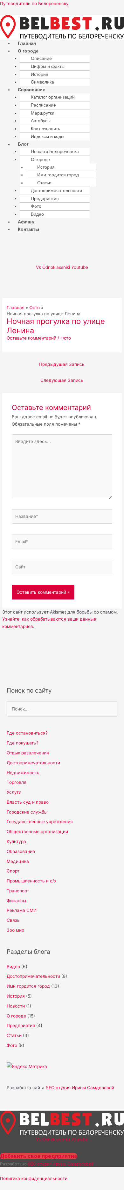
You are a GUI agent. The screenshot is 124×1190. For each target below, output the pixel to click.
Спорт (13, 870)
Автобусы (41, 120)
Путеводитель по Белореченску (34, 3)
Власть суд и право (28, 802)
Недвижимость (23, 772)
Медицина (18, 861)
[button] (68, 51)
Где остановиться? (27, 733)
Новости (16, 1006)
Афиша (26, 222)
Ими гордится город (58, 175)
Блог (23, 144)
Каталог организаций (53, 97)
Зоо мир (15, 930)
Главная (27, 43)
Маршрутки (42, 113)
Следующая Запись (61, 380)
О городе (28, 51)
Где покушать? (22, 742)
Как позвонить (45, 128)
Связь (13, 920)
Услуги (14, 792)
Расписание (43, 105)
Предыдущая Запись (62, 364)
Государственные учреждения (40, 821)
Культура (16, 841)
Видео (37, 214)
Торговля (16, 782)
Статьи (44, 183)
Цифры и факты (48, 66)
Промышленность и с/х (31, 880)
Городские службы (27, 812)
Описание (41, 58)
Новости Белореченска (55, 151)
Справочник (31, 89)
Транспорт (18, 890)
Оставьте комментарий (31, 338)
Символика (42, 82)
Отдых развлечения (28, 752)
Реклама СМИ (22, 910)
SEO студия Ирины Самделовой (80, 1087)
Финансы (16, 900)
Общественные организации (37, 831)
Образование (21, 851)
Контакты (28, 229)
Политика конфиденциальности (33, 1178)
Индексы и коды (47, 136)
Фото (36, 206)
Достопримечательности (56, 190)
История (39, 74)
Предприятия (45, 198)
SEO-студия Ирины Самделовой (61, 1163)
